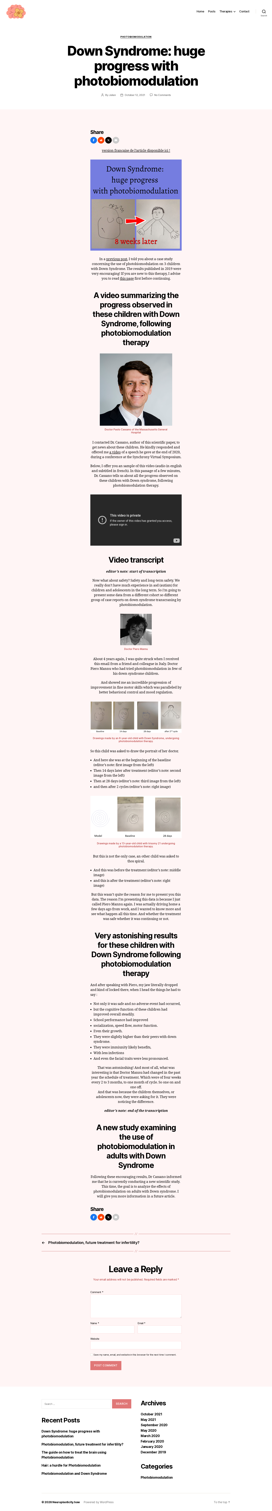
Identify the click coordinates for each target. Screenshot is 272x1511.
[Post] (108, 140)
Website (94, 1338)
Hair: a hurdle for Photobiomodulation (71, 1465)
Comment (96, 1292)
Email (141, 1323)
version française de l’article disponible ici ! (136, 151)
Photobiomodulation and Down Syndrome (74, 1474)
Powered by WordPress (99, 1502)
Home (200, 11)
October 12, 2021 (135, 95)
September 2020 (154, 1425)
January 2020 (152, 1447)
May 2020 (148, 1430)
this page (127, 279)
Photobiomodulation (136, 36)
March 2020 (150, 1436)
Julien (112, 95)
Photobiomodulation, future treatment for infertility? (82, 1444)
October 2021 (151, 1414)
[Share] (94, 140)
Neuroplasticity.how (66, 1502)
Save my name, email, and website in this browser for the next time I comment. (135, 1354)
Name (94, 1323)
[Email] (116, 140)
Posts (211, 11)
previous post (116, 259)
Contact (244, 11)
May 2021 (148, 1420)
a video (115, 452)
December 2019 (153, 1452)
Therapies (225, 11)
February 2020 (152, 1441)
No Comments (162, 95)
